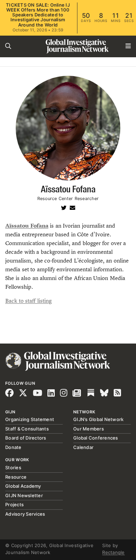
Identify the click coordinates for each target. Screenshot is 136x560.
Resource (16, 477)
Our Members (88, 429)
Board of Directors (25, 438)
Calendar (83, 447)
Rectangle (113, 552)
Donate (13, 447)
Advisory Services (25, 514)
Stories (13, 467)
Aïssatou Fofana (26, 225)
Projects (14, 504)
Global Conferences (95, 438)
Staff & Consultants (27, 429)
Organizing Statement (29, 419)
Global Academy (23, 486)
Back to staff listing (28, 300)
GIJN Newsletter (24, 495)
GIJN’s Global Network (98, 419)
